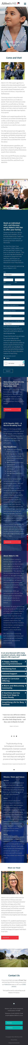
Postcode (6, 289)
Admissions (7, 984)
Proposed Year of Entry (10, 310)
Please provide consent (10, 356)
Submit (8, 371)
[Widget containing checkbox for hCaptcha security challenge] (14, 363)
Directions (9, 1022)
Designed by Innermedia (14, 1043)
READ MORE (8, 409)
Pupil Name (7, 300)
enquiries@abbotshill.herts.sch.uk (14, 1015)
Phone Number (8, 284)
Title (5, 272)
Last (16, 282)
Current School (7, 316)
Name (5, 277)
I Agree (7, 358)
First (5, 282)
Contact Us (9, 1027)
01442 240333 (15, 1013)
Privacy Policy (13, 353)
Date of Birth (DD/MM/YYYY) (11, 305)
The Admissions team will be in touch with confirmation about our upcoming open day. (13, 331)
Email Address (8, 295)
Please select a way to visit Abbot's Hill (14, 321)
